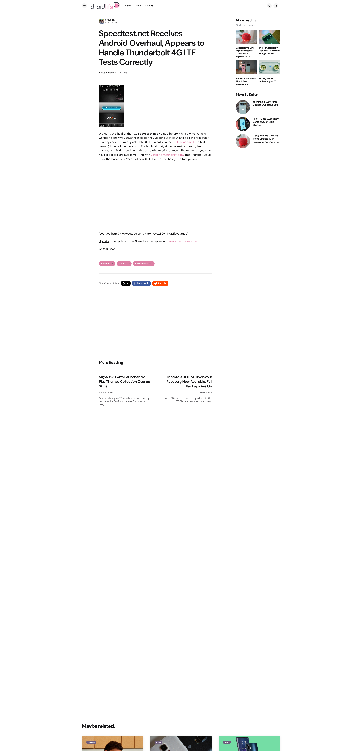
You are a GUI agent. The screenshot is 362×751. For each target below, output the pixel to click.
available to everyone (183, 241)
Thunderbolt (145, 263)
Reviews (91, 742)
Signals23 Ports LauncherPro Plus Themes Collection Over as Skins (124, 382)
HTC (125, 263)
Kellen (111, 19)
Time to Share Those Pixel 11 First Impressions (246, 81)
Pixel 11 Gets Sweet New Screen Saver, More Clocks (266, 122)
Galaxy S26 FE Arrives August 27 (267, 80)
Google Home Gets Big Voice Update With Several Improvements (245, 52)
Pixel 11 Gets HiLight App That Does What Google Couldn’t (269, 50)
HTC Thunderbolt (183, 142)
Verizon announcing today (167, 155)
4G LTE (108, 263)
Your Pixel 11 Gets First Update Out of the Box (265, 103)
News (158, 742)
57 (106, 72)
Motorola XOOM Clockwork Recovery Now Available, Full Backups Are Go (189, 382)
